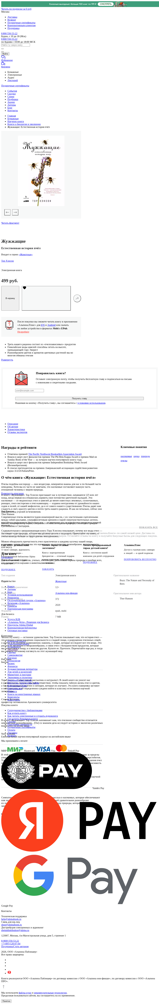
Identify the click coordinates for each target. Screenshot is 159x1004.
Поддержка (13, 28)
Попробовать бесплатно (140, 559)
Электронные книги (18, 644)
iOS (43, 325)
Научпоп (12, 658)
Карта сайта (13, 699)
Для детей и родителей (19, 672)
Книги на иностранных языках (23, 694)
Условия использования (20, 594)
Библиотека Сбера (17, 686)
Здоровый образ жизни (19, 680)
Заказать (48, 569)
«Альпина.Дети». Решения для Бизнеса (28, 622)
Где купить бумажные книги (22, 718)
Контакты (12, 110)
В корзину (10, 298)
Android (51, 325)
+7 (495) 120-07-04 (10, 943)
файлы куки (25, 992)
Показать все (148, 527)
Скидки (11, 93)
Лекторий (12, 80)
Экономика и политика (19, 677)
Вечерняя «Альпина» (18, 603)
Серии (10, 96)
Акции (11, 102)
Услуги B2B (13, 619)
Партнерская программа (20, 608)
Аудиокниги (14, 646)
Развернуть (7, 359)
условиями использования (91, 403)
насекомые (126, 456)
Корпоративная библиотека (22, 627)
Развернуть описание (12, 493)
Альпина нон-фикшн (66, 593)
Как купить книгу (17, 713)
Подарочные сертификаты (21, 22)
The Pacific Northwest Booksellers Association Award (55, 454)
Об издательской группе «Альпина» (26, 600)
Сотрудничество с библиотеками (24, 710)
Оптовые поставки (17, 630)
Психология (13, 660)
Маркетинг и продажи (19, 674)
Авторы (11, 105)
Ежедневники (14, 688)
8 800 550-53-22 (9, 33)
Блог (9, 107)
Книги (10, 586)
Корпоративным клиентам (21, 25)
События (12, 91)
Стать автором (21, 946)
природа (145, 456)
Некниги (12, 691)
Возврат (11, 19)
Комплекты (13, 697)
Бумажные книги (16, 641)
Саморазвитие (15, 655)
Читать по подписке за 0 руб (16, 9)
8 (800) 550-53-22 (10, 941)
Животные (61, 581)
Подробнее (23, 332)
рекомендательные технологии (50, 992)
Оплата (11, 730)
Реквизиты (13, 597)
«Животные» (26, 254)
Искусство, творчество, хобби (23, 683)
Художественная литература (22, 669)
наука (136, 456)
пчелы (124, 460)
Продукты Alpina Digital (20, 625)
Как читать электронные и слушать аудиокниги (32, 716)
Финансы (12, 666)
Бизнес (11, 663)
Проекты (12, 606)
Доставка (12, 17)
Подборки (12, 99)
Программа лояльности (19, 724)
